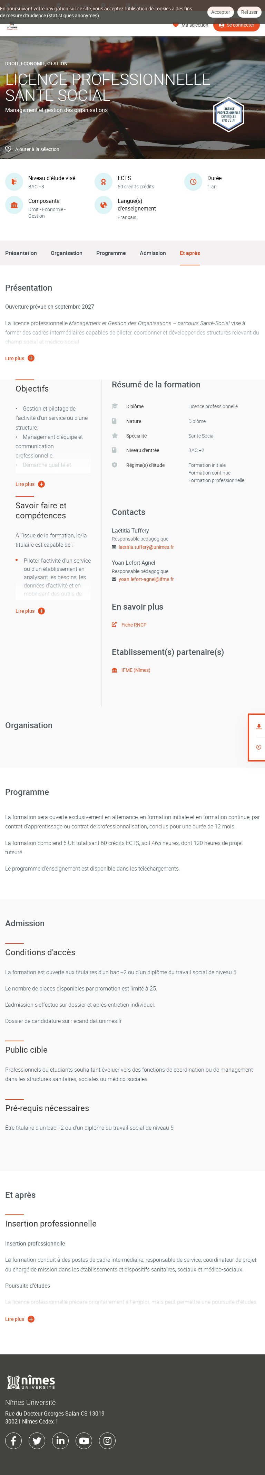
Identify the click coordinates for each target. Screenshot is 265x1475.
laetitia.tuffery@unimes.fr (146, 547)
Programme (111, 253)
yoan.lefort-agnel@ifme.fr (146, 579)
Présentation (21, 253)
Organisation (66, 253)
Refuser (249, 12)
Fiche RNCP (134, 624)
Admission (153, 253)
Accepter (220, 12)
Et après (190, 253)
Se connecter (240, 24)
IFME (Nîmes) (135, 670)
